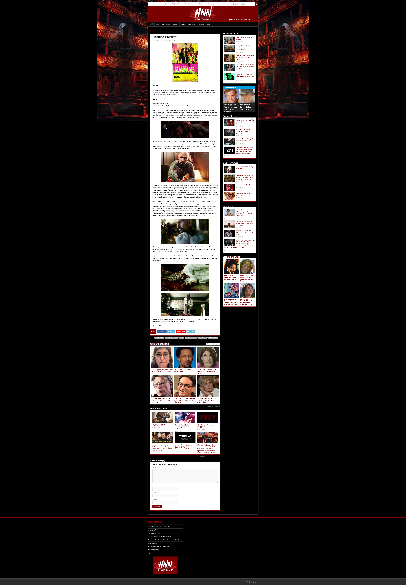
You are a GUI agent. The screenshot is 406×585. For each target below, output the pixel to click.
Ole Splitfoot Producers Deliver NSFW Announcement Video (183, 447)
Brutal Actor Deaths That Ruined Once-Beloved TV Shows (206, 371)
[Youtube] (242, 4)
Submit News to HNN (154, 533)
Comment (155, 467)
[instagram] (244, 4)
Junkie (181, 337)
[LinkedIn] (240, 4)
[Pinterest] (238, 4)
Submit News (189, 4)
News (157, 24)
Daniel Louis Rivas (171, 337)
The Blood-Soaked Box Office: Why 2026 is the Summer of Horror (245, 57)
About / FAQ (171, 4)
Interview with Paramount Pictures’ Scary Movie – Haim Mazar (244, 232)
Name (154, 486)
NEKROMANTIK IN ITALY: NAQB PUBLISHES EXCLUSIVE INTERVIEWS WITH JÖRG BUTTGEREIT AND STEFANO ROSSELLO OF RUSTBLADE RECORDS (239, 243)
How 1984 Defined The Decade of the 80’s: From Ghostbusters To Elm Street (245, 66)
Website (154, 499)
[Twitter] (235, 4)
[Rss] (231, 4)
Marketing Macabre (213, 4)
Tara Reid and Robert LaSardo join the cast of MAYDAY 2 (183, 427)
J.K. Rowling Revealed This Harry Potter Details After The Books (247, 301)
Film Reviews (166, 24)
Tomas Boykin (213, 337)
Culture (209, 24)
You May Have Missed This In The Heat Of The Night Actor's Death (207, 400)
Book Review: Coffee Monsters (245, 185)
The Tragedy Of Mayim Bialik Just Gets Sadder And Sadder (162, 370)
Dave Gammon (158, 40)
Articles (183, 24)
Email (154, 492)
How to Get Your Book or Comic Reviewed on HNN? (163, 540)
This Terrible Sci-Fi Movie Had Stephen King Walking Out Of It (161, 400)
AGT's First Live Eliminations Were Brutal (184, 370)
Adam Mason (159, 337)
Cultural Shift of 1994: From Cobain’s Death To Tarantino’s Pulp (245, 76)
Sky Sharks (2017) (158, 425)
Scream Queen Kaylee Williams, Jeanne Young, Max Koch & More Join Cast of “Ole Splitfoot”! (162, 448)
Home (152, 30)
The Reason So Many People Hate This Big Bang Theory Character (184, 400)
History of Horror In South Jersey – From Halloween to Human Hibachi (244, 48)
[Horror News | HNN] (203, 13)
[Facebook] (233, 4)
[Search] (256, 4)
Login (149, 553)
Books (175, 24)
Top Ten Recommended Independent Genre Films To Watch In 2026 (244, 131)
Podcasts (201, 24)
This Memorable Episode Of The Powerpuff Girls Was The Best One (231, 301)
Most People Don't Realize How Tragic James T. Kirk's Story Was (230, 107)
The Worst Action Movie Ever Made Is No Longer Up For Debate (247, 278)
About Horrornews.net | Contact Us (158, 527)
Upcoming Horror (200, 4)
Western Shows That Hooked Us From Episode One (246, 106)
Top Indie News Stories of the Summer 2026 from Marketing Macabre (245, 122)
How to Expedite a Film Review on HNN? (160, 546)
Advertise (180, 4)
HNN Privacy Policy (153, 549)
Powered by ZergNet (214, 406)
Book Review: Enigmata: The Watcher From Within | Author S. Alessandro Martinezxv (245, 177)
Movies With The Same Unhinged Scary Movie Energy (231, 277)
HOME (151, 24)
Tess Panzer (202, 337)
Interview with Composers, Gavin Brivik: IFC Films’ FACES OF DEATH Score (244, 223)
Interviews (191, 24)
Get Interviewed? (153, 543)
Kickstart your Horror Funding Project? (159, 536)
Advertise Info (152, 530)
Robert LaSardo (191, 337)
